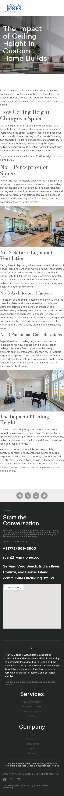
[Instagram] (11, 779)
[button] (53, 8)
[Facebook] (5, 779)
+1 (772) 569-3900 (19, 548)
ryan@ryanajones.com (23, 557)
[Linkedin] (18, 779)
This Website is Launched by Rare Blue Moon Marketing (26, 786)
